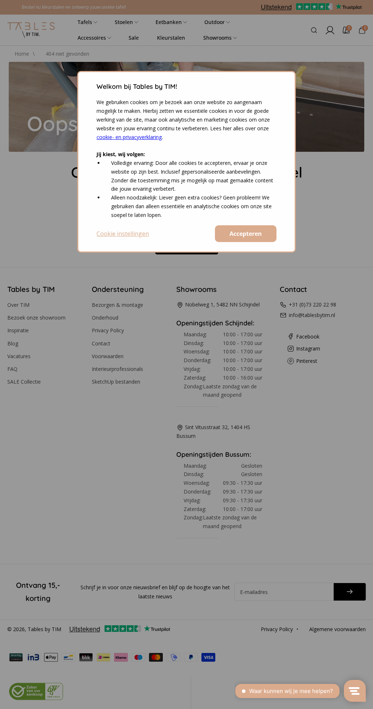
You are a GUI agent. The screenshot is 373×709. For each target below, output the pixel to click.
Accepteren (245, 234)
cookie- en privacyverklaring (129, 137)
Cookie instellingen (123, 234)
